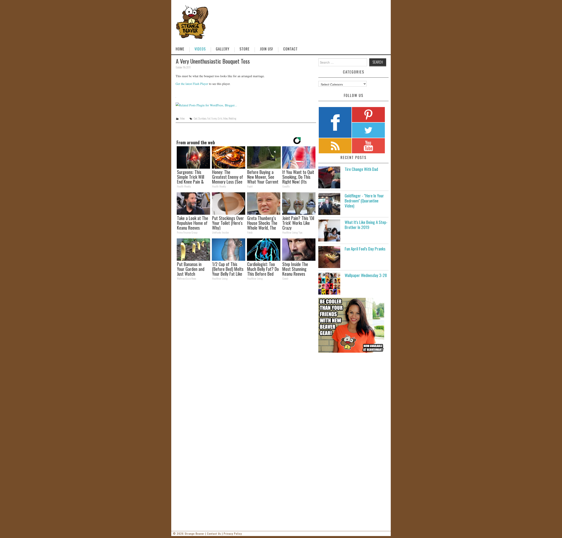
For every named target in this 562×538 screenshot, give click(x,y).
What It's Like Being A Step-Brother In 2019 (366, 224)
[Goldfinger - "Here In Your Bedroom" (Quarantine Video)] (329, 204)
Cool (195, 118)
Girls (220, 118)
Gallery (222, 49)
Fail (209, 118)
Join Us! (266, 49)
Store (245, 49)
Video (182, 118)
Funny (214, 118)
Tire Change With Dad (361, 169)
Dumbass (202, 118)
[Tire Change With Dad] (329, 177)
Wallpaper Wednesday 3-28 (366, 275)
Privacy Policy (233, 533)
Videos (200, 49)
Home (180, 49)
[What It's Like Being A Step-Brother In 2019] (329, 230)
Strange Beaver (194, 533)
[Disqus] (246, 344)
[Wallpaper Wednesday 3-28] (329, 284)
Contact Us (214, 533)
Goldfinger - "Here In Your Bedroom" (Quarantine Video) (364, 200)
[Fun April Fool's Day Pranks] (329, 257)
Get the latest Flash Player (192, 84)
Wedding (232, 118)
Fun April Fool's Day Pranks (365, 248)
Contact (290, 49)
